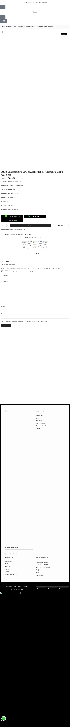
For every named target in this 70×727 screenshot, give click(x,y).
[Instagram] (10, 554)
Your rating (5, 275)
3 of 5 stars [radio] (9, 278)
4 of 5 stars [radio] (14, 278)
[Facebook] (5, 554)
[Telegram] (16, 554)
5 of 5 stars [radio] (20, 278)
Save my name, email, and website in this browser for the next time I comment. (25, 321)
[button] (2, 3)
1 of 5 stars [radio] (1, 278)
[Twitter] (7, 554)
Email (3, 314)
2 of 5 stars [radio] (5, 278)
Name (3, 306)
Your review (5, 281)
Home (3, 26)
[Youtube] (13, 554)
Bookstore (9, 26)
